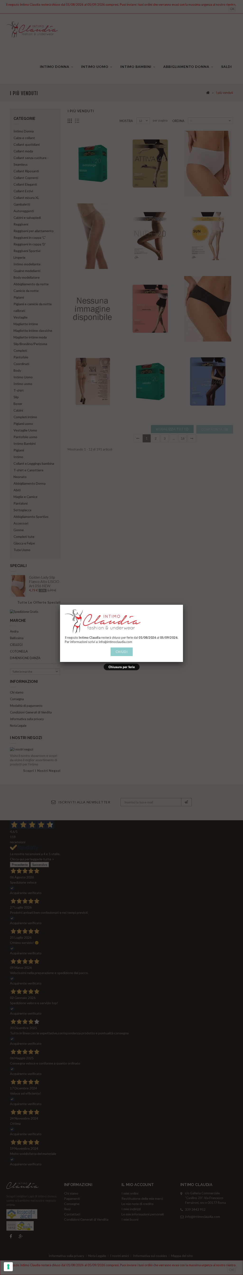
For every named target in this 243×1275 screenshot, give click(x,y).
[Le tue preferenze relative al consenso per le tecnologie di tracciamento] (8, 1266)
